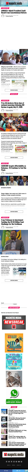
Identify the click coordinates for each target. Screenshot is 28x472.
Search (2, 303)
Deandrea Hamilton (9, 16)
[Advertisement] (14, 33)
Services (13, 465)
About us (8, 465)
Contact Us (19, 465)
